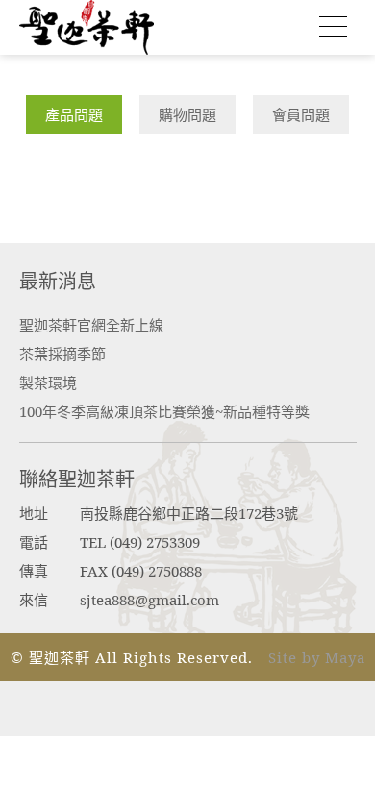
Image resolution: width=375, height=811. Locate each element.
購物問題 (187, 114)
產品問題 (74, 114)
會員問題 (301, 114)
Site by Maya (316, 657)
